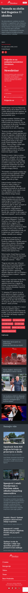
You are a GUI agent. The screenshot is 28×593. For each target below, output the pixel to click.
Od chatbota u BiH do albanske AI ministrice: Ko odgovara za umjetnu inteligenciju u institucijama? (14, 398)
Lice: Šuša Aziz (6, 327)
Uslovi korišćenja (9, 584)
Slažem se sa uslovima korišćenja (14, 97)
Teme (4, 574)
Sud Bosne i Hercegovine (8, 331)
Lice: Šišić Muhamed (7, 323)
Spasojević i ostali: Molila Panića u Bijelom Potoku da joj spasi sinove (14, 531)
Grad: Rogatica (6, 320)
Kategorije (6, 566)
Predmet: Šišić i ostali (18, 327)
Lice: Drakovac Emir (18, 320)
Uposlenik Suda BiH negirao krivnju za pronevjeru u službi (13, 449)
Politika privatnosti (18, 584)
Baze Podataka (8, 578)
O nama (5, 562)
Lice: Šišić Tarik (19, 323)
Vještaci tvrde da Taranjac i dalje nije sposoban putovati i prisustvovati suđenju (13, 544)
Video (24, 2)
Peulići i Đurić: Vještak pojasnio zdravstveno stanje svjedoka (13, 519)
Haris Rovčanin (6, 44)
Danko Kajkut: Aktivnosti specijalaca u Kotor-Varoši (12, 370)
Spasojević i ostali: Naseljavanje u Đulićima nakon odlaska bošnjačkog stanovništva (13, 488)
